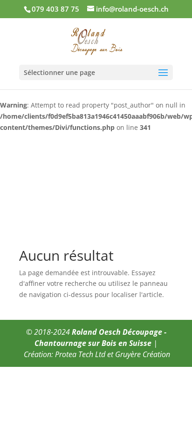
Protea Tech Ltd (80, 354)
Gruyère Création (142, 354)
